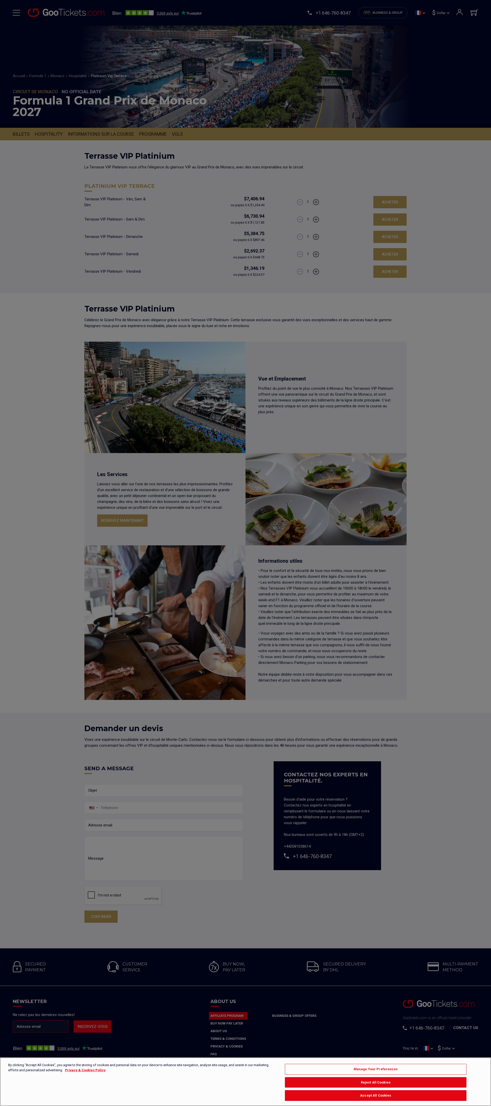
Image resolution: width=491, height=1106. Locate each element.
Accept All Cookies (375, 1095)
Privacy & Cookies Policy (85, 1070)
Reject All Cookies (375, 1082)
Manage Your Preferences (376, 1069)
